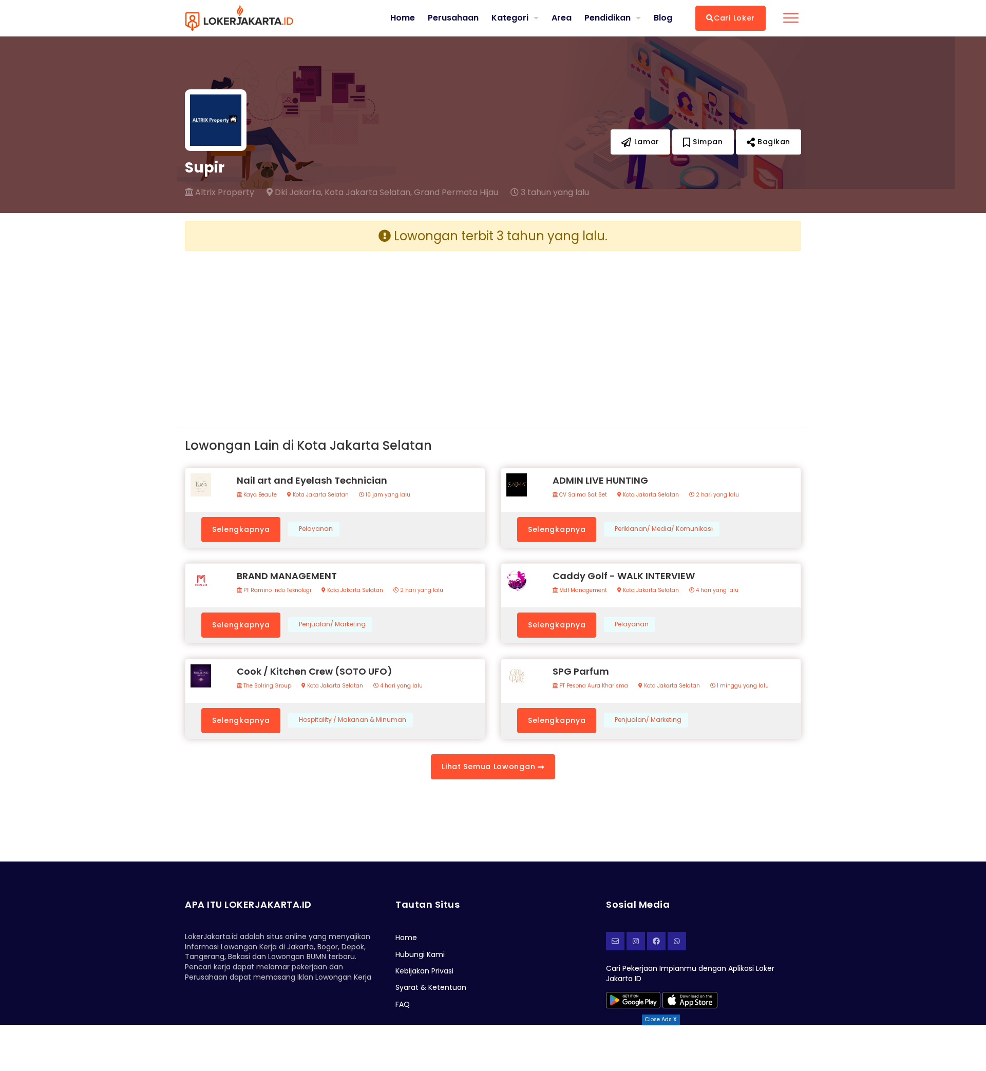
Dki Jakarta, (298, 192)
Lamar (645, 142)
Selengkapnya (241, 529)
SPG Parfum (581, 671)
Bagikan (772, 142)
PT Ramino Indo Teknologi (276, 590)
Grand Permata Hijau (456, 192)
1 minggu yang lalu (742, 686)
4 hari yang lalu (716, 590)
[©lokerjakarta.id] (636, 941)
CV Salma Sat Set (582, 495)
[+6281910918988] (677, 941)
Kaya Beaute (259, 495)
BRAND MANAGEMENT (287, 575)
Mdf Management (582, 590)
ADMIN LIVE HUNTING (600, 480)
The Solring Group (266, 686)
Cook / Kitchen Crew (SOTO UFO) (314, 671)
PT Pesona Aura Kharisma (593, 686)
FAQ (402, 1004)
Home (402, 18)
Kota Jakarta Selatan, (368, 192)
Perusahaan (453, 18)
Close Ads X (661, 1019)
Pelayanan (316, 529)
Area (562, 18)
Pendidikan (607, 18)
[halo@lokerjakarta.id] (615, 941)
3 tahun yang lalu (554, 192)
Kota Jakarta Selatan (320, 495)
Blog (663, 18)
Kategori (509, 18)
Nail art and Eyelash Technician (312, 480)
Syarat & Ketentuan (430, 987)
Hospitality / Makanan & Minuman (352, 720)
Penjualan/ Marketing (332, 624)
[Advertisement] (335, 331)
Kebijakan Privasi (424, 971)
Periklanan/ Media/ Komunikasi (664, 529)
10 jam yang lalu (387, 495)
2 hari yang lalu (716, 495)
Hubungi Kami (420, 954)
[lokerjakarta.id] (656, 941)
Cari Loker (734, 18)
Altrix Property (223, 192)
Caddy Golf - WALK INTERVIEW (624, 575)
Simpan (707, 142)
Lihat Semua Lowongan (490, 766)
